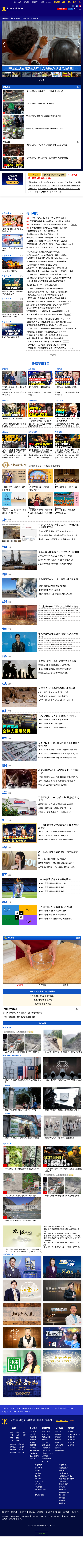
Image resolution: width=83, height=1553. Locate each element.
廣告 (63, 2)
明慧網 (66, 1516)
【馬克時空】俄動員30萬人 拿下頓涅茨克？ (55, 720)
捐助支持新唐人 (62, 1420)
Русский (13, 1411)
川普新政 (6, 1085)
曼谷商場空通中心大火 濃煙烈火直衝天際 (43, 308)
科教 (17, 1440)
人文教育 (5, 276)
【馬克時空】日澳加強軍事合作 (50, 724)
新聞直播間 (62, 9)
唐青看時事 (46, 1450)
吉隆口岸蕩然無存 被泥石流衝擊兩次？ (42, 231)
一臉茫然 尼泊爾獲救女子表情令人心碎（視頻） (46, 238)
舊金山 (47, 1408)
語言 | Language (47, 2)
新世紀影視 (13, 1519)
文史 (4, 683)
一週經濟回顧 (34, 1450)
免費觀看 (56, 466)
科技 (4, 819)
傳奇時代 (61, 182)
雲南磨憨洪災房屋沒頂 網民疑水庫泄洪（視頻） (56, 531)
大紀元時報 (25, 1516)
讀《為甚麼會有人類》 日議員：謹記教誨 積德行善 (22, 1013)
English (70, 1408)
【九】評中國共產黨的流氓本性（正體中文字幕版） (24, 1252)
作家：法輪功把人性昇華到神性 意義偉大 (19, 1017)
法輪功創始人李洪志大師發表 (42, 991)
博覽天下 (5, 299)
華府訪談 (33, 1448)
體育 (4, 874)
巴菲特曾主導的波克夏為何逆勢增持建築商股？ (12, 293)
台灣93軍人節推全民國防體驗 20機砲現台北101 (44, 128)
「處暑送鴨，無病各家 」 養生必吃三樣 (53, 696)
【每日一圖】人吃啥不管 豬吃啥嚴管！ (53, 915)
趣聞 (4, 765)
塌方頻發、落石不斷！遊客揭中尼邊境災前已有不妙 (63, 1052)
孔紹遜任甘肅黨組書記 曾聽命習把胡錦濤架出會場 (47, 258)
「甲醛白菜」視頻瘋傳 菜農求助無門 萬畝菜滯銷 (46, 298)
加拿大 (17, 1408)
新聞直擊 (58, 432)
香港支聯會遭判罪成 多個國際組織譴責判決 (55, 644)
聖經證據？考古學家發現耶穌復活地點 (56, 688)
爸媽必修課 (59, 1445)
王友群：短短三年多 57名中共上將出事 (57, 661)
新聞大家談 (59, 400)
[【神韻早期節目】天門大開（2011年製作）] (40, 483)
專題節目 (5, 322)
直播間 (48, 1420)
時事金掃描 (32, 432)
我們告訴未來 (51, 182)
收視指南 (23, 1512)
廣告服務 (58, 1512)
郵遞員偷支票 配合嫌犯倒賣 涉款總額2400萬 (27, 18)
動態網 (73, 1516)
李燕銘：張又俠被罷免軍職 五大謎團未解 (54, 665)
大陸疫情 (6, 1113)
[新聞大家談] (62, 1277)
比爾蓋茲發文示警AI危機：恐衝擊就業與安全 (55, 839)
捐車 (74, 2)
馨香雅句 (58, 1439)
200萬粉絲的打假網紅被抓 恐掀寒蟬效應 (43, 252)
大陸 (4, 519)
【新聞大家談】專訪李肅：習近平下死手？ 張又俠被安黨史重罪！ (67, 426)
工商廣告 (62, 1503)
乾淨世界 (35, 1516)
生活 (4, 792)
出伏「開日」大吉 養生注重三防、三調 (53, 692)
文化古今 (58, 1448)
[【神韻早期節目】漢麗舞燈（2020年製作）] (66, 506)
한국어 (27, 1411)
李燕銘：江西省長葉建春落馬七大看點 (53, 673)
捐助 (69, 2)
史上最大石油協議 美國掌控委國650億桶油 (58, 552)
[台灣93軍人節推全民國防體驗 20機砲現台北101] (13, 138)
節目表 (78, 938)
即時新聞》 (6, 18)
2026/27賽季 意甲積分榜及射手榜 (51, 891)
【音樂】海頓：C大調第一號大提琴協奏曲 (47, 218)
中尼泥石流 (7, 1028)
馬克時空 (45, 1456)
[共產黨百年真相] (22, 1347)
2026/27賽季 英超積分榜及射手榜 (54, 879)
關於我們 (14, 1512)
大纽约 (11, 1408)
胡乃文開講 (72, 1437)
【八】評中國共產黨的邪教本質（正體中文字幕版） (24, 1249)
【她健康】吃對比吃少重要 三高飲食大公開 (12, 230)
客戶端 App (76, 1512)
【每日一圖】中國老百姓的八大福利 (55, 907)
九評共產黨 (62, 1481)
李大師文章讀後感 (10, 1009)
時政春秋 (45, 1439)
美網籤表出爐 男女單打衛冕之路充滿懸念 (43, 332)
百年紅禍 (62, 1487)
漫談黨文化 (62, 1498)
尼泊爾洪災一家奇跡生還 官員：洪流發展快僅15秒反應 (49, 278)
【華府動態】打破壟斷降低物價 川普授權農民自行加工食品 (46, 348)
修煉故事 (62, 1500)
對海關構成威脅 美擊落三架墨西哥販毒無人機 (55, 560)
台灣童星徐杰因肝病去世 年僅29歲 (51, 618)
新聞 (14, 1428)
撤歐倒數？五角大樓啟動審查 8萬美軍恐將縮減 (45, 322)
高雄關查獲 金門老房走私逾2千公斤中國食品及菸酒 (58, 610)
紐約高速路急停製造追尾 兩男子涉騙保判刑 (44, 305)
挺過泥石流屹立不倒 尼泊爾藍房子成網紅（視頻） (47, 255)
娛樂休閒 (5, 255)
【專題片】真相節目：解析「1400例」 (47, 192)
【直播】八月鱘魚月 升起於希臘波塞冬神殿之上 (56, 831)
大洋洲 (30, 1408)
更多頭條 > (41, 80)
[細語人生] (22, 1324)
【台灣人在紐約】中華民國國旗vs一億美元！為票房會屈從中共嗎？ (52, 329)
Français (5, 1411)
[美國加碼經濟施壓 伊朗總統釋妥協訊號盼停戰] (13, 126)
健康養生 (5, 213)
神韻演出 (13, 1452)
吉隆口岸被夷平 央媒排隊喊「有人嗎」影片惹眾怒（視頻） (50, 271)
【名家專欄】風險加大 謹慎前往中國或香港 (55, 669)
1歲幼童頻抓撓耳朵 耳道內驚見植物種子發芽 (44, 295)
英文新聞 (57, 2)
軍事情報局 (46, 1448)
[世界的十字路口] (62, 1300)
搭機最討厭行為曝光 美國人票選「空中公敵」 (55, 808)
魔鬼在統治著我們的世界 (47, 188)
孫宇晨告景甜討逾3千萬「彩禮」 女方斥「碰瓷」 (57, 867)
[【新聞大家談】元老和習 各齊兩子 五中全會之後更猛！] (13, 155)
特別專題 (63, 1465)
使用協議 (40, 1512)
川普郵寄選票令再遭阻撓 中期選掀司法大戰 (44, 325)
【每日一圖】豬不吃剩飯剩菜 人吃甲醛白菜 (55, 919)
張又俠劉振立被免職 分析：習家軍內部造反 (44, 335)
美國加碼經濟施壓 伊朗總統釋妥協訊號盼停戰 (43, 116)
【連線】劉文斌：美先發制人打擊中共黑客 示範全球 (63, 1080)
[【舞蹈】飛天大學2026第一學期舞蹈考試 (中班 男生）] (14, 506)
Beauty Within (39, 1481)
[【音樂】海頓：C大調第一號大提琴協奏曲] (14, 483)
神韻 (14, 2)
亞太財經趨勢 (34, 1456)
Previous (4, 44)
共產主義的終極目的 (68, 185)
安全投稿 (49, 1512)
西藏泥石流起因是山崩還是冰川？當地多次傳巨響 (50, 221)
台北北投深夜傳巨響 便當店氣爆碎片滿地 (58, 606)
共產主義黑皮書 (64, 1492)
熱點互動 (45, 1434)
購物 (80, 2)
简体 (37, 2)
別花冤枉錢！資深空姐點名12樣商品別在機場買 (45, 281)
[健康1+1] (22, 1373)
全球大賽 (21, 1452)
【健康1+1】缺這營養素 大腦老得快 (12, 249)
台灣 (4, 601)
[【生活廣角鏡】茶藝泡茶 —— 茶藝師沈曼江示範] (13, 101)
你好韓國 (38, 1473)
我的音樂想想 (39, 1495)
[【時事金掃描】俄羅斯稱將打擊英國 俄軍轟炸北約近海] (13, 168)
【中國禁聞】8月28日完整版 (13, 418)
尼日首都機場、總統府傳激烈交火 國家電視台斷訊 (47, 274)
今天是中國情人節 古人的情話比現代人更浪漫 (55, 700)
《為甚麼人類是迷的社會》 (42, 996)
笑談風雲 (58, 1434)
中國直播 (64, 985)
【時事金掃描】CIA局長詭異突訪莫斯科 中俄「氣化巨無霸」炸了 (40, 457)
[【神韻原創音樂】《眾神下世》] (66, 483)
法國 (42, 1408)
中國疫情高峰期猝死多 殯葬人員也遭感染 (59, 1138)
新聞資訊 (20, 1420)
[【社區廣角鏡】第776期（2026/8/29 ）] (13, 113)
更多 (78, 87)
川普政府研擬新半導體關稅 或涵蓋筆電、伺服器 (62, 1110)
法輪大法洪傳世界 (43, 185)
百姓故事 (62, 1495)
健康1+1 (71, 1431)
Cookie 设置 (41, 1533)
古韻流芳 (58, 1437)
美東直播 (20, 985)
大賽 (19, 2)
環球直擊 (5, 369)
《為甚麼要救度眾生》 (42, 1000)
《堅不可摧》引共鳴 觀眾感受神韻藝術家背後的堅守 (49, 225)
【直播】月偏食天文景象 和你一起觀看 (53, 835)
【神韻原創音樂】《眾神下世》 (66, 487)
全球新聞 (31, 369)
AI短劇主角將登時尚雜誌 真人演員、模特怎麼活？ (47, 268)
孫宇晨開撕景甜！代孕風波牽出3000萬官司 (44, 311)
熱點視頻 (6, 87)
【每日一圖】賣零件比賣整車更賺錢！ (53, 911)
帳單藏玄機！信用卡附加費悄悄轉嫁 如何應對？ (56, 804)
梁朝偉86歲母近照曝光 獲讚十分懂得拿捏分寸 (56, 640)
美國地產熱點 (59, 1450)
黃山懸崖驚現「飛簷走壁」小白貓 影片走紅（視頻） (12, 315)
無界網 (4, 1519)
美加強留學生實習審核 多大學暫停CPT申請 (55, 556)
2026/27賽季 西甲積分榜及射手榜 (51, 887)
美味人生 (38, 1479)
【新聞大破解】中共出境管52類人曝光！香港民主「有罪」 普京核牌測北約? (14, 452)
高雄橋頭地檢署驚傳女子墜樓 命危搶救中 (54, 614)
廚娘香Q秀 (38, 1487)
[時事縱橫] (22, 1277)
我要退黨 (34, 175)
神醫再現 (71, 1442)
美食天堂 (38, 1476)
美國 (4, 546)
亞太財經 (33, 1459)
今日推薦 (21, 1447)
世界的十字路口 (47, 1453)
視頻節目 (31, 1420)
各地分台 (26, 2)
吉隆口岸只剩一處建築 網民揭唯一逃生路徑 (20, 1196)
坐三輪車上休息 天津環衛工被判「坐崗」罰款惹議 (47, 247)
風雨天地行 (62, 1489)
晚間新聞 (58, 369)
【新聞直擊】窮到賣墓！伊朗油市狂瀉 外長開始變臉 (46, 345)
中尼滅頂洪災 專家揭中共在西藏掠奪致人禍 (20, 1220)
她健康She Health (74, 1434)
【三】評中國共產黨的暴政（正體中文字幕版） (60, 1233)
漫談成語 (58, 1442)
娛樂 (4, 847)
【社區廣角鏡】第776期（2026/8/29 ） (41, 103)
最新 (39, 466)
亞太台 (54, 1408)
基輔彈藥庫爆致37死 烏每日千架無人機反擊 (55, 594)
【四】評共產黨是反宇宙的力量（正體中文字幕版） (62, 1236)
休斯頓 (36, 1408)
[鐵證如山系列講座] (22, 1396)
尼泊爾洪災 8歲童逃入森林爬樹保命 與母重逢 (45, 289)
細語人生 (42, 182)
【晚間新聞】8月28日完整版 (66, 387)
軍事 (4, 710)
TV (71, 9)
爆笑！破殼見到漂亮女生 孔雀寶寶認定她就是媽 (56, 781)
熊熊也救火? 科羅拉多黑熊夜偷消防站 (52, 785)
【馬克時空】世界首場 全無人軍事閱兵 (57, 715)
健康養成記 (72, 1439)
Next (79, 44)
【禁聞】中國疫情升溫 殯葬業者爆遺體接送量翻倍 (23, 1138)
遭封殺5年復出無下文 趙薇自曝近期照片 (42, 285)
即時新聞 (13, 1447)
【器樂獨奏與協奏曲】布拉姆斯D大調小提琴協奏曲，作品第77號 (40, 513)
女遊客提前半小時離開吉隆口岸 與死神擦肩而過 (22, 1052)
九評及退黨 (55, 185)
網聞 (4, 901)
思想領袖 (45, 1442)
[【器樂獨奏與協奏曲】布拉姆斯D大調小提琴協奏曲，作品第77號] (40, 506)
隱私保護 (32, 1512)
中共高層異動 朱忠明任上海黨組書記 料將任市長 (46, 261)
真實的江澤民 (63, 1484)
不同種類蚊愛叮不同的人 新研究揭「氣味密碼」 (49, 228)
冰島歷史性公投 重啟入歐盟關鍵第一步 (42, 234)
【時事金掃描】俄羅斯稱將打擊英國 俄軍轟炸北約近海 (47, 158)
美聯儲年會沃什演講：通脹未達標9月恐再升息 (45, 319)
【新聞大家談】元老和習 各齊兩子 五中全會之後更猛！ (47, 145)
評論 (4, 656)
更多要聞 (53, 355)
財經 (4, 738)
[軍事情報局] (62, 1324)
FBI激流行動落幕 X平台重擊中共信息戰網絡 (44, 342)
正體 (33, 2)
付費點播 (47, 466)
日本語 (20, 1411)
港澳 (4, 628)
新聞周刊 (33, 1445)
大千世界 (38, 1484)
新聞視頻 (33, 1428)
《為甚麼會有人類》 (42, 1004)
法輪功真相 (32, 182)
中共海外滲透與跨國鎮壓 (12, 1055)
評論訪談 (6, 142)
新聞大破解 (6, 432)
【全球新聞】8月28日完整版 (39, 387)
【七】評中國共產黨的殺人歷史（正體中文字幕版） (62, 1247)
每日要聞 (32, 213)
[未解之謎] (62, 1347)
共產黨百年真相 (64, 1473)
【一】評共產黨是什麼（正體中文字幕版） (58, 1227)
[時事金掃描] (22, 1300)
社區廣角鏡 (33, 1453)
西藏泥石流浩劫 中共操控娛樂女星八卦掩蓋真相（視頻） (49, 301)
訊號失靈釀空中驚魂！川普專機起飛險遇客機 (44, 338)
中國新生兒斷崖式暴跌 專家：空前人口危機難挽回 (47, 292)
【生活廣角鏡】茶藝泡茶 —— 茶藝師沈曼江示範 (44, 91)
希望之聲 (43, 1516)
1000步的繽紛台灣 (40, 1491)
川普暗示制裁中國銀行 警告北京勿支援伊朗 (55, 564)
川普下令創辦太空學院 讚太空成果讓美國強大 (45, 314)
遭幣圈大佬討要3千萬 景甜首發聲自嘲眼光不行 (56, 863)
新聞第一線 (32, 400)
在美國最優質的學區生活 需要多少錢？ (42, 265)
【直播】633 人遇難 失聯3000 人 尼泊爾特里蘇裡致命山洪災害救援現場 (46, 241)
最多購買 (32, 466)
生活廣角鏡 (38, 1468)
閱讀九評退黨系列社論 (54, 175)
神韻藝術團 (15, 1516)
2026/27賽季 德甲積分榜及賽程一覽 (52, 883)
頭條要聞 (13, 1444)
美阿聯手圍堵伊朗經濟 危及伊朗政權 (52, 586)
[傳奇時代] (62, 1371)
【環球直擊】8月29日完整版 (49, 590)
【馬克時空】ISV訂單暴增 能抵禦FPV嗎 (53, 728)
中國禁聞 (5, 400)
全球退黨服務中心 (55, 1516)
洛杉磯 (24, 1408)
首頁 (12, 1420)
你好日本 (38, 1470)
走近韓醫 (71, 1445)
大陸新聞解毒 (46, 1459)
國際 (4, 574)
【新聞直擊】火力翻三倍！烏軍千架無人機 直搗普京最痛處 (41, 69)
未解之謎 (58, 1431)
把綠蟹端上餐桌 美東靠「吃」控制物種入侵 (55, 812)
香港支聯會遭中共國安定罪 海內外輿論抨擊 (55, 648)
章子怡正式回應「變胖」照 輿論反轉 (52, 859)
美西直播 (42, 985)
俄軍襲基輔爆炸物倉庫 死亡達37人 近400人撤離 (46, 244)
